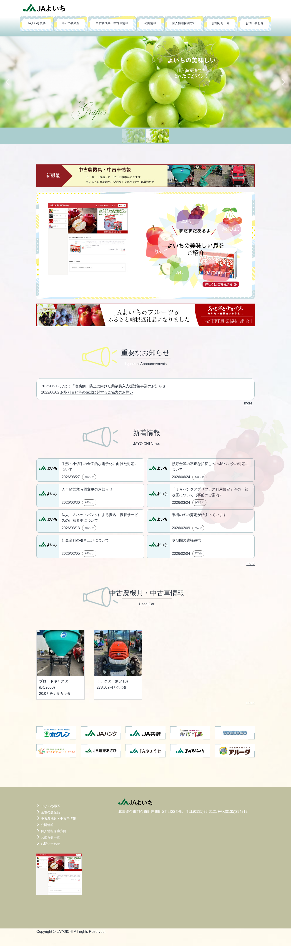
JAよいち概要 (37, 23)
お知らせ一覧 (221, 23)
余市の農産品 (71, 23)
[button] (145, 82)
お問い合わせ (254, 23)
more (248, 403)
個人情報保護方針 (184, 23)
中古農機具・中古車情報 (112, 23)
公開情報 (150, 23)
